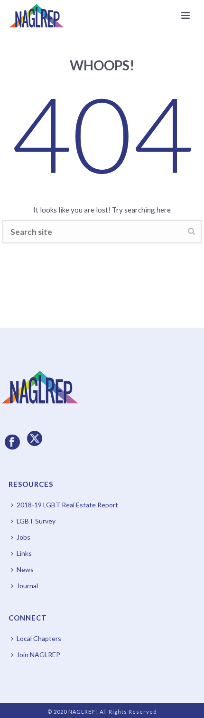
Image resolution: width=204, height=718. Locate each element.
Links (24, 553)
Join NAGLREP (38, 654)
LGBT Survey (36, 521)
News (25, 569)
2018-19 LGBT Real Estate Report (67, 505)
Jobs (23, 537)
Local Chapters (39, 638)
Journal (27, 586)
